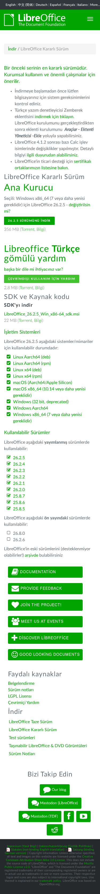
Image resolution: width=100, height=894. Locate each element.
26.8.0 (19, 533)
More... (95, 4)
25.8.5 (19, 509)
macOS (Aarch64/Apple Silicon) (42, 383)
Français (69, 4)
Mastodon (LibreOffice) (58, 803)
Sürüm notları (21, 690)
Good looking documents (49, 654)
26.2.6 (19, 540)
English (11, 4)
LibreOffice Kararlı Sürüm (33, 730)
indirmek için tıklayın (54, 117)
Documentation (37, 571)
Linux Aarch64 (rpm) (32, 363)
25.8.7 (19, 496)
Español (55, 4)
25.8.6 (19, 502)
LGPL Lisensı (19, 696)
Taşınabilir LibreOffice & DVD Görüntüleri (48, 746)
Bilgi (41, 229)
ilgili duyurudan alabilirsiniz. (52, 155)
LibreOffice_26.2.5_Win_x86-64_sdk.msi (41, 314)
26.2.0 (19, 490)
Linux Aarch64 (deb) (31, 357)
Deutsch (41, 4)
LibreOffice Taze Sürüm (30, 722)
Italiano (82, 4)
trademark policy (50, 880)
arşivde (31, 555)
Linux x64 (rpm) (27, 376)
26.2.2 (19, 477)
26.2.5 (19, 458)
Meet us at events (41, 621)
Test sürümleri (22, 738)
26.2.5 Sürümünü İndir (29, 220)
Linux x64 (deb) (27, 370)
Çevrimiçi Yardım (23, 703)
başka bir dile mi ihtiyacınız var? (33, 269)
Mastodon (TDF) (44, 816)
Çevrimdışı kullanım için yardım (41, 278)
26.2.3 (19, 470)
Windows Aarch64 (30, 408)
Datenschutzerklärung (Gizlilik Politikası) (65, 846)
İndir (12, 49)
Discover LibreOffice (43, 637)
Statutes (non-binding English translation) (37, 849)
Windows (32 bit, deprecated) (41, 402)
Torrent (27, 229)
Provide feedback (40, 587)
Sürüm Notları (22, 754)
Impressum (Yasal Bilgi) (22, 846)
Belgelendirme (21, 683)
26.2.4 (19, 464)
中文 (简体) (25, 4)
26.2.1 (19, 483)
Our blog (58, 790)
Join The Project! (40, 604)
